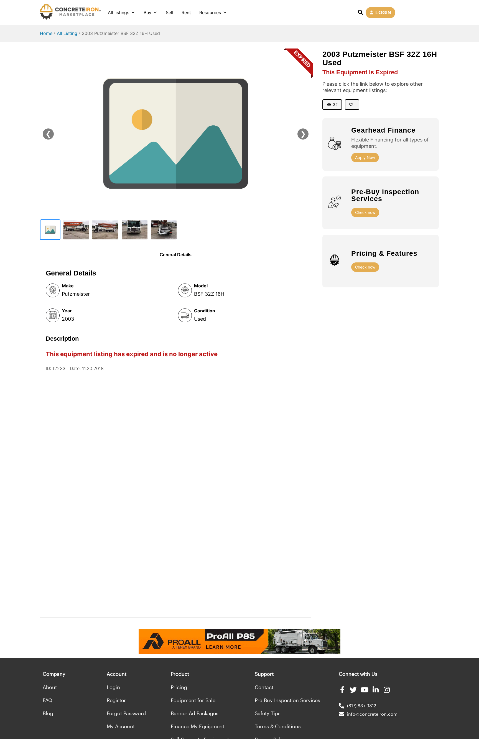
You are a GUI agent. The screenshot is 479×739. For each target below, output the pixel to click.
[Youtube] (364, 689)
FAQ (47, 700)
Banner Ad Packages (194, 713)
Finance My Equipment (197, 726)
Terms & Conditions (278, 726)
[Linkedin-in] (375, 689)
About (50, 687)
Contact (264, 687)
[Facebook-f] (342, 689)
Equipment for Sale (193, 700)
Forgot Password (126, 713)
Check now (365, 212)
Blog (48, 713)
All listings (118, 12)
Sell (169, 12)
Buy (147, 12)
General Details (176, 254)
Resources (210, 12)
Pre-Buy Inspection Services (287, 700)
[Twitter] (353, 689)
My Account (121, 726)
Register (116, 700)
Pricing (179, 687)
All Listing (67, 33)
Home (46, 33)
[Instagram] (386, 689)
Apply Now (365, 157)
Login (113, 687)
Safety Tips (268, 713)
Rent (186, 12)
